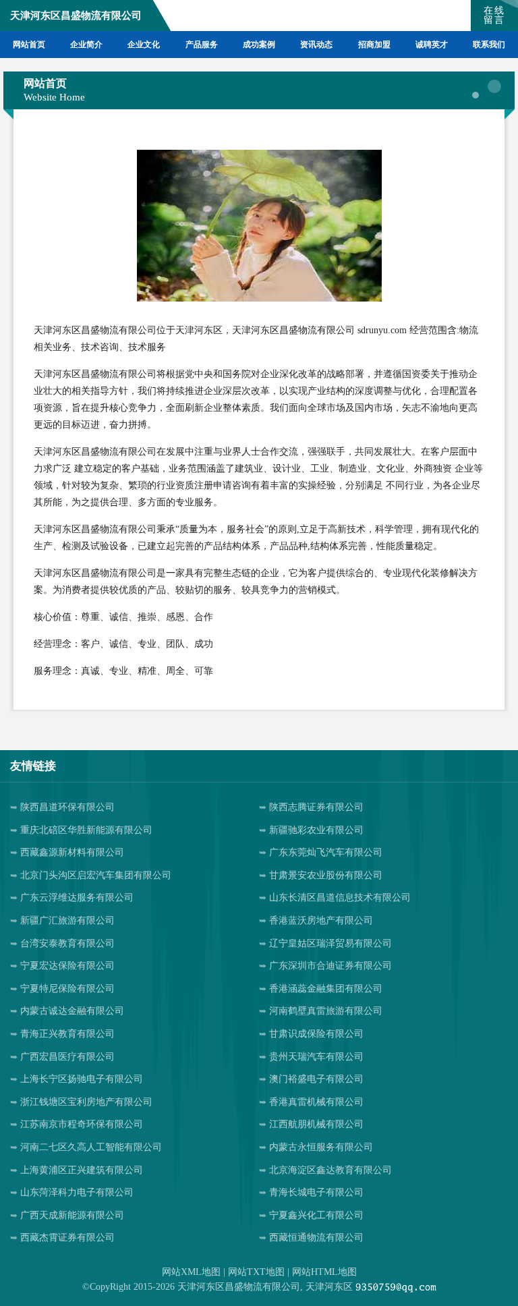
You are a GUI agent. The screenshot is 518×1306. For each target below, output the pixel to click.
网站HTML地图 (324, 1272)
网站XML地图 (191, 1272)
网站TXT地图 (256, 1272)
